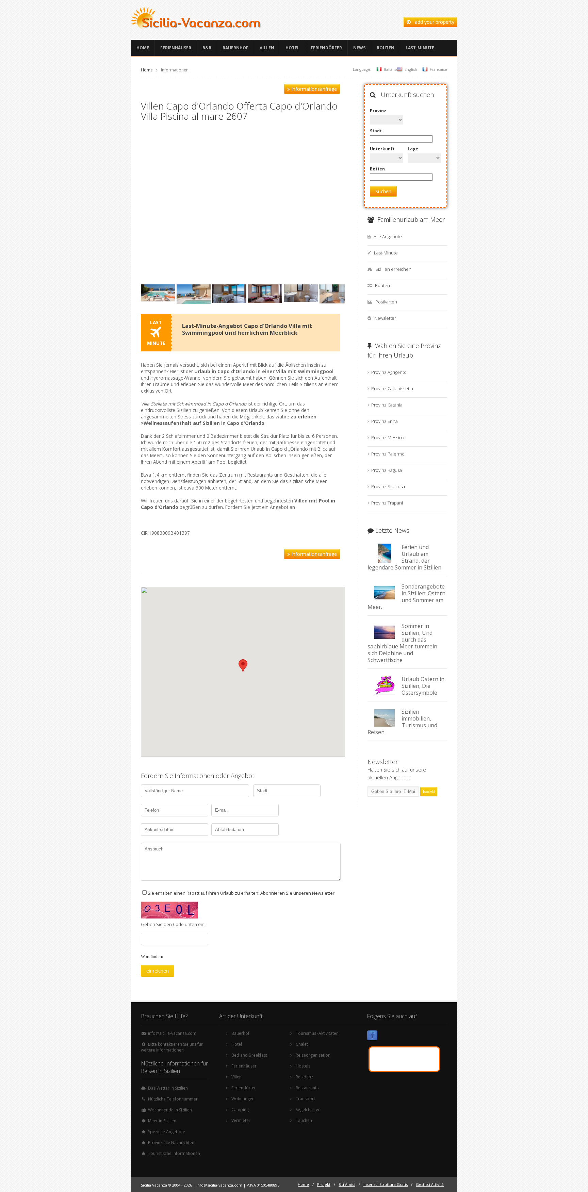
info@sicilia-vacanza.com (172, 1033)
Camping (240, 1109)
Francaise (438, 69)
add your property (432, 22)
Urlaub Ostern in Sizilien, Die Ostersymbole (423, 685)
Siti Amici (347, 1184)
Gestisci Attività (430, 1184)
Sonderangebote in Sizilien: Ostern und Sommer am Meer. (406, 597)
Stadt (376, 131)
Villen (267, 48)
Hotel (292, 48)
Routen (385, 48)
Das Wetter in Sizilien (168, 1088)
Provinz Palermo (388, 454)
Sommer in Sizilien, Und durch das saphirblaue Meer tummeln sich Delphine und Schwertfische (402, 643)
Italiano (390, 69)
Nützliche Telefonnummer (173, 1099)
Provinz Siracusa (388, 486)
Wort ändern (152, 956)
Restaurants (307, 1088)
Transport (305, 1099)
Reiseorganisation (313, 1055)
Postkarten (386, 302)
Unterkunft (382, 149)
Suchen (383, 191)
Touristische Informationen (174, 1153)
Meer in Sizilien (162, 1121)
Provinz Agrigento (389, 372)
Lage (413, 149)
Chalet (302, 1044)
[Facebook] (372, 1036)
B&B (206, 48)
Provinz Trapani (387, 503)
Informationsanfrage (313, 89)
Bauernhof (235, 48)
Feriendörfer (326, 48)
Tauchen (304, 1120)
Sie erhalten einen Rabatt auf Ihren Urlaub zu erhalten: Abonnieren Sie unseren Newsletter (241, 893)
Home (142, 48)
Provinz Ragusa (386, 470)
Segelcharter (308, 1109)
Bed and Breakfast (249, 1055)
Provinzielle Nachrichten (171, 1142)
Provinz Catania (387, 405)
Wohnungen (243, 1099)
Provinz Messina (387, 437)
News (359, 48)
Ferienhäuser (175, 48)
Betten (377, 169)
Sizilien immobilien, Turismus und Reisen (402, 722)
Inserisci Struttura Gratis (385, 1184)
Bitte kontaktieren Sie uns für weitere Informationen (172, 1047)
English (411, 69)
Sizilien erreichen (393, 269)
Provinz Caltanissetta (392, 388)
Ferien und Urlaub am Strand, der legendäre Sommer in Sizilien (404, 557)
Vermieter (240, 1120)
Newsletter (385, 318)
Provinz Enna (384, 421)
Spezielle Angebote (166, 1132)
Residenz (304, 1077)
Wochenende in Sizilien (170, 1110)
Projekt (323, 1184)
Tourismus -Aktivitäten (317, 1033)
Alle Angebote (388, 236)
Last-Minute (420, 48)
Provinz (378, 111)
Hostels (303, 1066)
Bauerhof (240, 1033)
